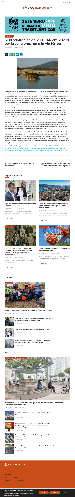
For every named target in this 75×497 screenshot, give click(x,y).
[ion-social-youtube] (67, 2)
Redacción (9, 47)
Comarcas (9, 36)
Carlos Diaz (43, 253)
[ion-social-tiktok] (69, 2)
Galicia (17, 477)
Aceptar (43, 493)
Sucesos (9, 283)
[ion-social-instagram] (65, 2)
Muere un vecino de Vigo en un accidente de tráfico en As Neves (28, 310)
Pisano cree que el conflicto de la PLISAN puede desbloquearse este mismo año (37, 148)
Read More (9, 218)
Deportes (17, 483)
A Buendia (9, 208)
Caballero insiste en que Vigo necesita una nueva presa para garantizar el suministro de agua (53, 206)
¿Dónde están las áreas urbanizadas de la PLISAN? (35, 146)
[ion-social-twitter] (63, 2)
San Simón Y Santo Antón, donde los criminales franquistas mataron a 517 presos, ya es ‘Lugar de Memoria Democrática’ (19, 252)
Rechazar (55, 493)
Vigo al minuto (21, 358)
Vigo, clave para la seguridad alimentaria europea (20, 205)
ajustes (16, 495)
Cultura (7, 483)
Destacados (10, 358)
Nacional (7, 480)
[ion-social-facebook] (61, 2)
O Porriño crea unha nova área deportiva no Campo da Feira (54, 250)
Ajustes (66, 493)
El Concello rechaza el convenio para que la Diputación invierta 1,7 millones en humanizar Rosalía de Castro (34, 404)
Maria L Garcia (10, 313)
